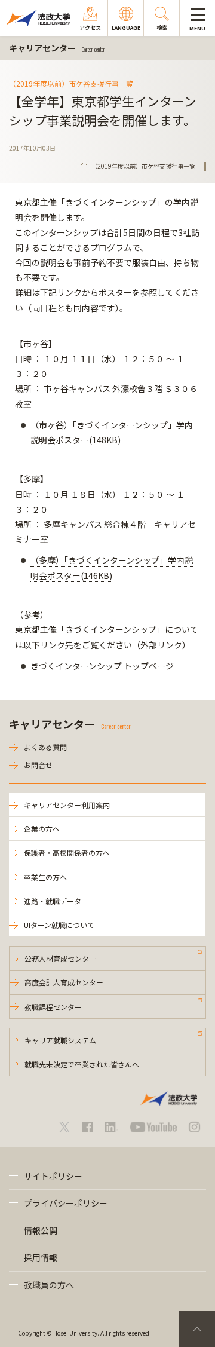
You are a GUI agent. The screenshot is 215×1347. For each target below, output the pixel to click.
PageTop (197, 1329)
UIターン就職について (59, 925)
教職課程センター (53, 1007)
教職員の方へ (49, 1285)
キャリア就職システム (60, 1040)
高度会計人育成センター (63, 982)
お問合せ (38, 765)
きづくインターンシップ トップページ (102, 666)
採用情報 (40, 1257)
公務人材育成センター (60, 958)
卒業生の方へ (45, 877)
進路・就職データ (52, 901)
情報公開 (40, 1230)
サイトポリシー (53, 1176)
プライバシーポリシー (66, 1203)
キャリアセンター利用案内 (67, 805)
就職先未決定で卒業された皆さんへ (81, 1064)
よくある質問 (45, 747)
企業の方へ (42, 828)
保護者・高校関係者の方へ (67, 852)
